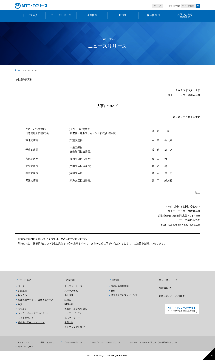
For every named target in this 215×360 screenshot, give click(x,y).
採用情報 (152, 15)
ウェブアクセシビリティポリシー (106, 342)
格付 (113, 290)
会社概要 (69, 295)
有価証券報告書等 (120, 286)
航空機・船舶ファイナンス (31, 322)
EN (160, 6)
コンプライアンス (73, 327)
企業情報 (92, 15)
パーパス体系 (71, 290)
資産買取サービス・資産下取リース (35, 299)
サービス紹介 (30, 15)
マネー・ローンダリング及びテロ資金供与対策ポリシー (153, 342)
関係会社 (69, 304)
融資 (20, 304)
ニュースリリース (61, 15)
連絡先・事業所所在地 (76, 309)
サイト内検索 (174, 6)
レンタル (22, 295)
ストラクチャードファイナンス (33, 313)
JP (155, 6)
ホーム (17, 70)
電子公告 (69, 322)
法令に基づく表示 (25, 346)
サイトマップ (23, 342)
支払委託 (22, 309)
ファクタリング (26, 318)
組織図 (68, 299)
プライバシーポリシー (73, 342)
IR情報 (123, 15)
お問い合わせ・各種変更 (172, 296)
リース (21, 286)
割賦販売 (22, 290)
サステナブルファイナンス (124, 295)
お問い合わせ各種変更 (184, 15)
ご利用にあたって (46, 342)
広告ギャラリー (72, 318)
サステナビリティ (73, 313)
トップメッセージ (73, 286)
